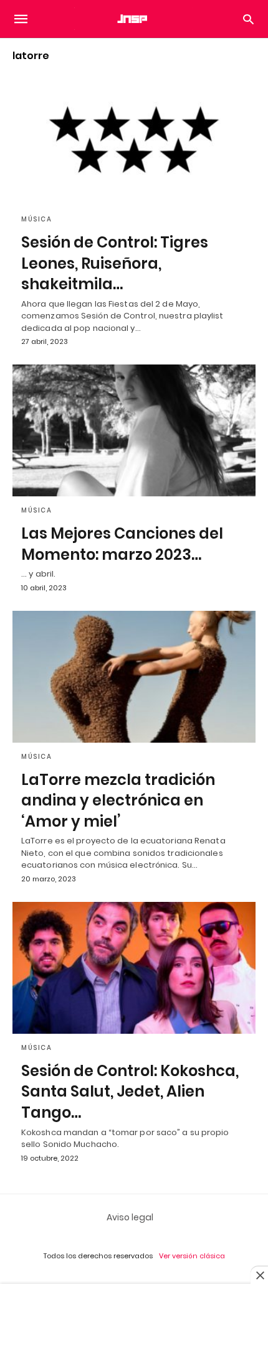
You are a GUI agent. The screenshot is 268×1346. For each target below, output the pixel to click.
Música (36, 219)
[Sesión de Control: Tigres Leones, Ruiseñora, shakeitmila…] (134, 139)
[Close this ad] (259, 1275)
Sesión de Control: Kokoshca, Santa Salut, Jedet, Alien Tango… (130, 1092)
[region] (134, 1316)
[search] (248, 19)
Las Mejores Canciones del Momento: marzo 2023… (122, 544)
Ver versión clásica (192, 1256)
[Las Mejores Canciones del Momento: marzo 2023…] (134, 430)
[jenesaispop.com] (133, 18)
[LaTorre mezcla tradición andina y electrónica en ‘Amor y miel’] (134, 677)
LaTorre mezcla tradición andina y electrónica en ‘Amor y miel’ (118, 800)
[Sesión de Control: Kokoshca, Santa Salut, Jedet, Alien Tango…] (134, 968)
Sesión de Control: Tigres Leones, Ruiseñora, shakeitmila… (114, 263)
